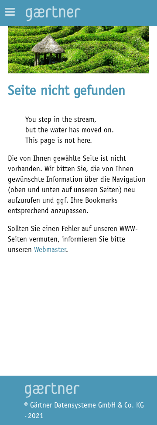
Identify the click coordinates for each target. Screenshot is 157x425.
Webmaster (50, 249)
